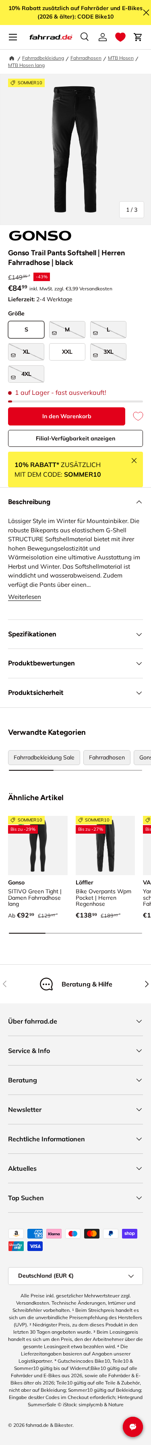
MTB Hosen (121, 58)
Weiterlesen (24, 597)
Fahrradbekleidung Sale (44, 757)
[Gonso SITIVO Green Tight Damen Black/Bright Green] (38, 846)
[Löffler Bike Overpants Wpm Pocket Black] (105, 846)
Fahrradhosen (85, 58)
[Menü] (13, 37)
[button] (120, 37)
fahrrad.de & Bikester (49, 1425)
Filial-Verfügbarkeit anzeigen (75, 438)
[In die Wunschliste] (134, 416)
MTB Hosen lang (26, 65)
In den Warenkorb (66, 416)
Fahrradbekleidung (43, 58)
